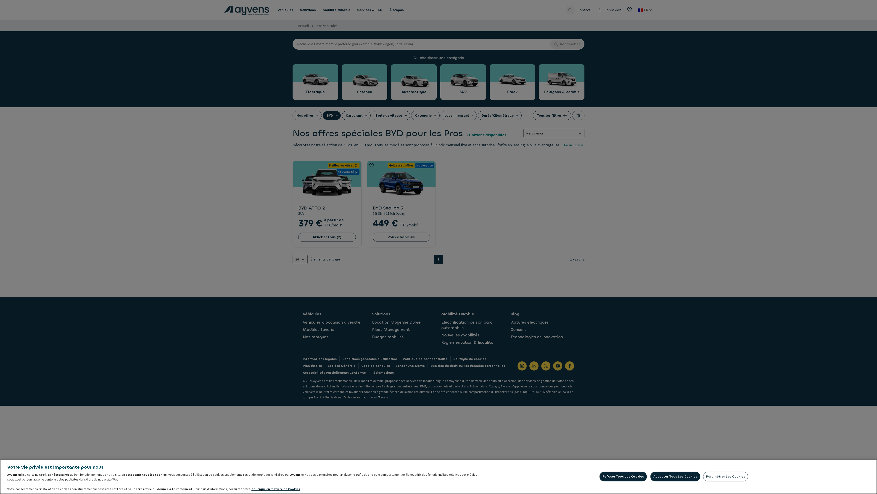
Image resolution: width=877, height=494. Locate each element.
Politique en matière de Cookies (275, 489)
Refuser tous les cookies (623, 476)
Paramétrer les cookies (725, 476)
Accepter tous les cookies (675, 476)
